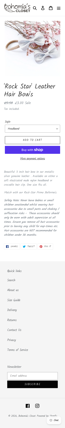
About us (13, 290)
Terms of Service (17, 350)
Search (11, 280)
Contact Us (14, 330)
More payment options (32, 159)
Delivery (12, 310)
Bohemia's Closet (27, 416)
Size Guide (13, 300)
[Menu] (59, 8)
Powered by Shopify (47, 416)
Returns (12, 320)
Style (7, 122)
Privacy (11, 340)
